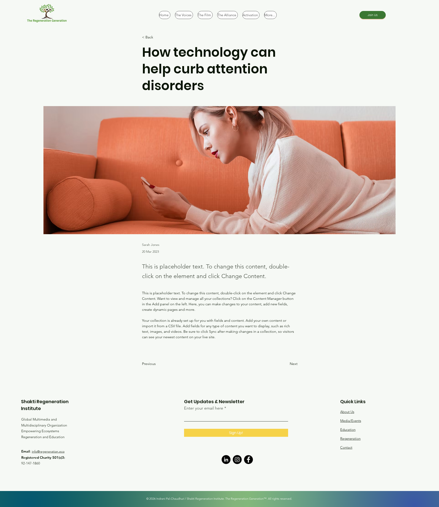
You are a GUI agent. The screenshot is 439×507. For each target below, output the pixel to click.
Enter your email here (203, 408)
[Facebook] (248, 459)
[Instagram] (237, 459)
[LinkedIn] (226, 459)
